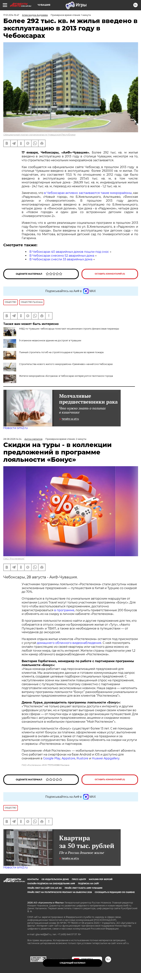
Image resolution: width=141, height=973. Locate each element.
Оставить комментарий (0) (110, 274)
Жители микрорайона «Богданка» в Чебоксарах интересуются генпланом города (66, 376)
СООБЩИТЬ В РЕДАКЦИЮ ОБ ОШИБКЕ (115, 892)
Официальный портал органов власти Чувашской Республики (39, 134)
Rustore (82, 758)
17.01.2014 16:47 (11, 15)
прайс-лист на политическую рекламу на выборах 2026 (59, 892)
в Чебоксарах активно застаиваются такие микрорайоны (88, 193)
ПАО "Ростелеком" (14, 558)
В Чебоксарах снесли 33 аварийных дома (60, 259)
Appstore (68, 758)
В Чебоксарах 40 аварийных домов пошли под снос (69, 251)
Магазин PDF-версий (100, 879)
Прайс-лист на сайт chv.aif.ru (44, 888)
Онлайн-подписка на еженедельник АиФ (51, 883)
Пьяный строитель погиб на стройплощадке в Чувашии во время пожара (61, 352)
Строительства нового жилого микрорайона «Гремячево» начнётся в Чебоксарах (66, 364)
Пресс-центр (79, 879)
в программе (64, 610)
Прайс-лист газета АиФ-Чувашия (83, 888)
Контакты (33, 879)
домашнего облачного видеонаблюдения (69, 643)
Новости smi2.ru (15, 428)
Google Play (51, 758)
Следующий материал (72, 963)
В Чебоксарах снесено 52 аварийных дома (61, 255)
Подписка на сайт (88, 883)
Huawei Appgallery (106, 758)
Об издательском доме (55, 879)
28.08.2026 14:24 (12, 439)
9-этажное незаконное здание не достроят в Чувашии (50, 340)
